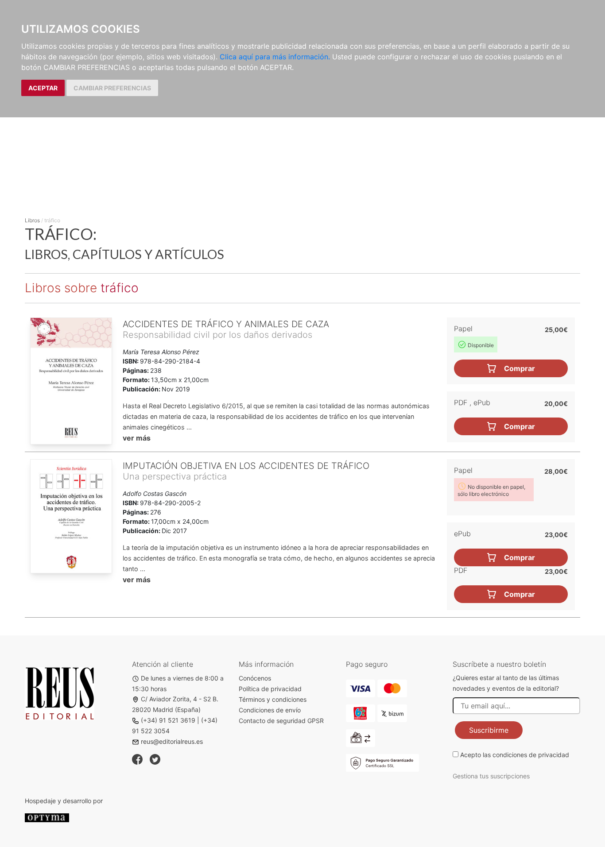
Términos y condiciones (272, 699)
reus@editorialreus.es (172, 741)
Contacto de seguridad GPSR (281, 720)
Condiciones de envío (270, 710)
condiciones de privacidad (531, 754)
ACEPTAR (43, 88)
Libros (32, 220)
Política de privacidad (270, 688)
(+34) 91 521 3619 (168, 720)
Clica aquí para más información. (275, 56)
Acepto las (514, 754)
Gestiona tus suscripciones (491, 776)
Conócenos (255, 678)
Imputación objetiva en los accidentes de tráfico (246, 465)
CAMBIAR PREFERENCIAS (112, 88)
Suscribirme (488, 730)
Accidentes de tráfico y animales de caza (226, 324)
